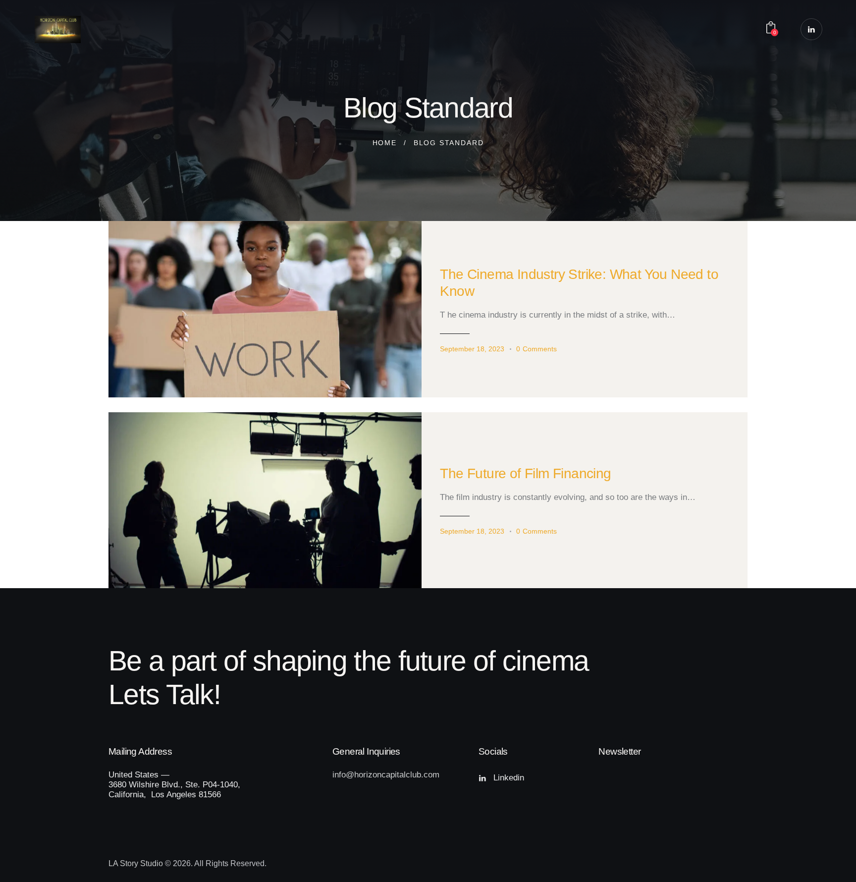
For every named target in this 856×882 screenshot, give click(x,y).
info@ (343, 774)
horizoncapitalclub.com (396, 774)
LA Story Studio (135, 863)
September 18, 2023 (472, 349)
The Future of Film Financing (525, 473)
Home (385, 143)
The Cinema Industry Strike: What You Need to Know (579, 283)
